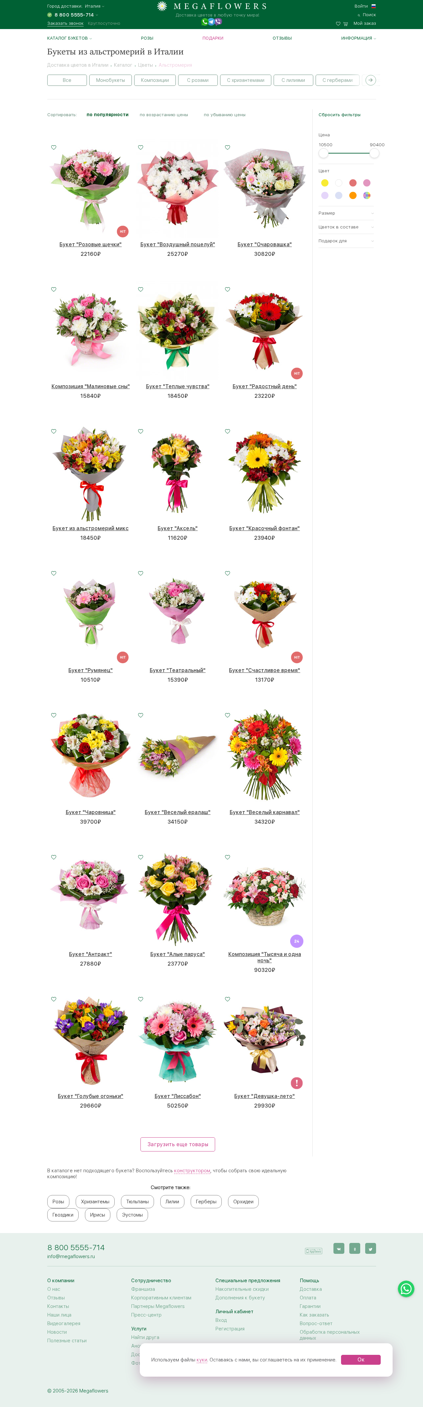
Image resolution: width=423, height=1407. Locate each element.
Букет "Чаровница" (91, 812)
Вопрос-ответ (316, 1323)
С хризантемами (245, 80)
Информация (356, 38)
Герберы (206, 1202)
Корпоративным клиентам (161, 1298)
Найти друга (145, 1337)
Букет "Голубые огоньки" (90, 1096)
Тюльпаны (137, 1202)
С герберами (338, 80)
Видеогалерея (63, 1323)
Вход (221, 1320)
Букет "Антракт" (90, 954)
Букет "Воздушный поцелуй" (177, 244)
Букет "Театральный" (178, 670)
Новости (57, 1332)
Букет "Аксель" (178, 528)
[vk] (338, 1248)
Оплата (308, 1298)
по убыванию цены (225, 114)
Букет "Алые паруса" (177, 954)
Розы (147, 38)
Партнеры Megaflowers (158, 1306)
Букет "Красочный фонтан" (264, 528)
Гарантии (310, 1306)
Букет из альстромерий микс (91, 528)
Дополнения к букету (240, 1298)
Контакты (58, 1306)
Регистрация (230, 1329)
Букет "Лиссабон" (178, 1096)
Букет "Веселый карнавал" (265, 812)
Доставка (311, 1289)
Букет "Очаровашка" (265, 244)
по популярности (108, 114)
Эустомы (132, 1215)
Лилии (172, 1202)
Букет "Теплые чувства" (178, 386)
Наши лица (59, 1315)
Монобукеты (110, 80)
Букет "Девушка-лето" (264, 1096)
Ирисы (97, 1215)
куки (202, 1360)
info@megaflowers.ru (71, 1256)
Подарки (213, 38)
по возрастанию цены (164, 114)
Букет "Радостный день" (265, 386)
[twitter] (370, 1248)
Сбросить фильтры (340, 114)
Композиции (155, 80)
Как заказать (314, 1315)
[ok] (354, 1248)
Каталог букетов (67, 38)
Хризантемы (95, 1202)
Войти (361, 6)
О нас (53, 1289)
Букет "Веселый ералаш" (178, 812)
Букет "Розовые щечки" (90, 244)
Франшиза (143, 1289)
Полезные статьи (67, 1341)
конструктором (192, 1171)
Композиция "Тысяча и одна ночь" (264, 957)
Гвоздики (63, 1215)
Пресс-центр (146, 1315)
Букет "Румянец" (90, 670)
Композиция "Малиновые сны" (91, 386)
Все (67, 80)
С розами (198, 80)
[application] (313, 1248)
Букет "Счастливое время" (264, 670)
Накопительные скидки (242, 1289)
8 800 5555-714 (76, 1247)
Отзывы (282, 38)
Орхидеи (243, 1202)
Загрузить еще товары (177, 1144)
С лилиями (293, 80)
